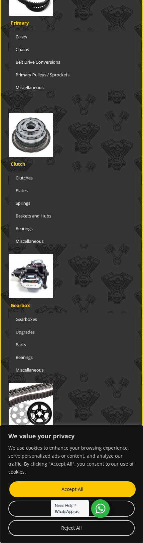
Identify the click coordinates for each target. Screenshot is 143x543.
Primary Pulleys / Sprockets (43, 75)
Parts (21, 345)
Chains (22, 49)
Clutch (18, 164)
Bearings (24, 228)
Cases (21, 37)
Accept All (72, 489)
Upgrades (25, 332)
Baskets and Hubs (33, 216)
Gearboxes (26, 319)
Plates (22, 190)
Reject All (71, 528)
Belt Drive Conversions (38, 62)
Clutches (24, 178)
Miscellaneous (30, 87)
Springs (23, 203)
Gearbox (20, 305)
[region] (71, 484)
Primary (20, 23)
